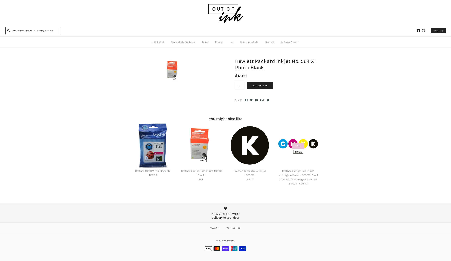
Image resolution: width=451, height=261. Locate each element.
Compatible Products (183, 42)
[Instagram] (423, 30)
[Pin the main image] (256, 100)
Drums (219, 42)
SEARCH (214, 228)
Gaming (269, 42)
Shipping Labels (249, 42)
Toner (205, 42)
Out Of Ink (229, 240)
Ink (231, 42)
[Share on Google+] (262, 100)
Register (285, 42)
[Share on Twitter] (251, 100)
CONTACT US (233, 228)
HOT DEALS (158, 42)
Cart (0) (438, 30)
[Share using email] (268, 100)
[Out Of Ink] (225, 5)
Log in (296, 42)
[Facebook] (418, 30)
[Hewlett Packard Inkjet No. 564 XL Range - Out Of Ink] (173, 60)
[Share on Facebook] (246, 100)
